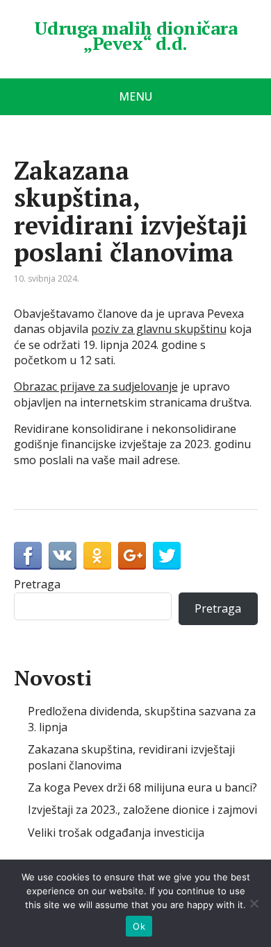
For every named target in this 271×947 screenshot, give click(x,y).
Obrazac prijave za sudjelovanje (96, 386)
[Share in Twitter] (167, 556)
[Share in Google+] (132, 556)
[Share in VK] (62, 556)
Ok (139, 926)
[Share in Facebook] (28, 556)
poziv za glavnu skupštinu (159, 328)
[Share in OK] (97, 556)
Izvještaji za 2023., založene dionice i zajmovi (142, 809)
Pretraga (37, 584)
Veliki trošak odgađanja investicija (116, 832)
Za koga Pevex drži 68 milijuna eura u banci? (142, 787)
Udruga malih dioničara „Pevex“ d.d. (136, 36)
